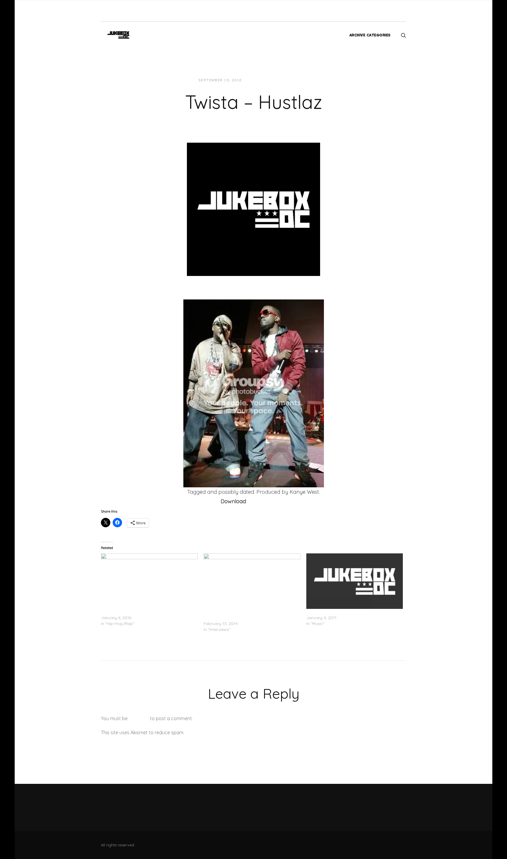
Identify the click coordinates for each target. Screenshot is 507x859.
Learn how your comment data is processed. (234, 732)
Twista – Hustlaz (267, 501)
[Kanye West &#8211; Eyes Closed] (354, 581)
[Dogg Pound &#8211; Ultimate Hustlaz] (149, 581)
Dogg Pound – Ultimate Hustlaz (131, 611)
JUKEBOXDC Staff (266, 80)
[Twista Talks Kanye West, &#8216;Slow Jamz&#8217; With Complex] (252, 581)
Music (297, 80)
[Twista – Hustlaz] (253, 209)
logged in (139, 718)
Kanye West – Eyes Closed (332, 611)
